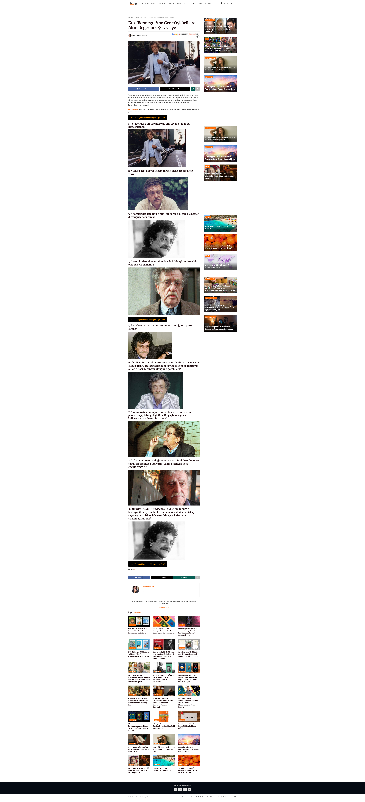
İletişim (235, 797)
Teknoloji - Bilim (211, 298)
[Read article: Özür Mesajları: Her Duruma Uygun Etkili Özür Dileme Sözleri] (189, 716)
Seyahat (193, 3)
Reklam (229, 797)
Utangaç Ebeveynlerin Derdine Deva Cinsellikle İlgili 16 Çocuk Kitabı (164, 726)
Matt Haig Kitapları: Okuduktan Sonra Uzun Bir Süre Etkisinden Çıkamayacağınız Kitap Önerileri (188, 702)
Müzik (132, 764)
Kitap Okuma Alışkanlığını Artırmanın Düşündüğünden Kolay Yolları (138, 749)
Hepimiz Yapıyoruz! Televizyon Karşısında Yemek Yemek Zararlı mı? (219, 328)
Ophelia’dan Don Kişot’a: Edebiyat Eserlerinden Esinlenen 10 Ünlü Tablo (137, 631)
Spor (207, 39)
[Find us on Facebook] (221, 3)
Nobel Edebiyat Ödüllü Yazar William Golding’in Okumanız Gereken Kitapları (139, 654)
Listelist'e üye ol (164, 607)
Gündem (153, 3)
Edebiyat (137, 17)
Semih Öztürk (137, 35)
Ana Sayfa (145, 3)
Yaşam (179, 3)
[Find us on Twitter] (224, 3)
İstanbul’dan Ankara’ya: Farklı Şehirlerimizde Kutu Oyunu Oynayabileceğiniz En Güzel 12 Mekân (220, 288)
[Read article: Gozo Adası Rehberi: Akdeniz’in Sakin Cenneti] (164, 760)
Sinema (186, 3)
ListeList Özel (162, 3)
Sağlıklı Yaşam (159, 743)
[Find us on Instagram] (228, 3)
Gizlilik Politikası (200, 797)
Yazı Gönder (209, 3)
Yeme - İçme (183, 764)
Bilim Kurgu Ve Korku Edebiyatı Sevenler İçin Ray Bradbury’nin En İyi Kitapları (164, 631)
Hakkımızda (185, 797)
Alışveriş (172, 3)
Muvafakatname (211, 797)
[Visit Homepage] (133, 3)
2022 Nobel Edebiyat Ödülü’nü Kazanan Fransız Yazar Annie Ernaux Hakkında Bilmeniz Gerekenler (163, 702)
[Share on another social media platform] (197, 89)
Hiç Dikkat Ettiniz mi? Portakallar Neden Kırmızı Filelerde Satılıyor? (187, 770)
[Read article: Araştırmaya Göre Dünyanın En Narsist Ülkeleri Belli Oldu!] (220, 262)
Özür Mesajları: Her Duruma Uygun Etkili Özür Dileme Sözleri (188, 726)
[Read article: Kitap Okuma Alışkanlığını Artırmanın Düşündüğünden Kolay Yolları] (139, 739)
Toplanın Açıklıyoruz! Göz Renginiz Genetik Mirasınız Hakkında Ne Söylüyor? (219, 29)
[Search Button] (236, 3)
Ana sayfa (130, 17)
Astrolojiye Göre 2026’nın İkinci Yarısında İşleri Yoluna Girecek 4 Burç (188, 749)
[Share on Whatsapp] (193, 89)
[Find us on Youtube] (231, 3)
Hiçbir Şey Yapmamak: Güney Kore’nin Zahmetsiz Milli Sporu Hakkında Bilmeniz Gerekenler (217, 48)
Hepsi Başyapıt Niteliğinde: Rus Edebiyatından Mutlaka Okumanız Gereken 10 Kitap (188, 654)
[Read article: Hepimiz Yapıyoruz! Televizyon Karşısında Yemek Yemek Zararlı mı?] (220, 323)
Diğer (200, 3)
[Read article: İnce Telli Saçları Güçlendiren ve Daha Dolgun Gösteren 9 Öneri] (164, 739)
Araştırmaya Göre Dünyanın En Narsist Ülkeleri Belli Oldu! (217, 266)
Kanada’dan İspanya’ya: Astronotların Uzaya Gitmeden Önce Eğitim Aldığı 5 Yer (219, 307)
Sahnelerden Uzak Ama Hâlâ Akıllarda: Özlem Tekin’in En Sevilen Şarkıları (139, 770)
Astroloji (182, 743)
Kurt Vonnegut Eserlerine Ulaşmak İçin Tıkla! (148, 117)
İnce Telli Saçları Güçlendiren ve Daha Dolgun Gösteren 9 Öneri (164, 749)
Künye (192, 797)
